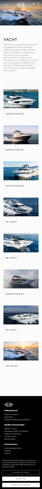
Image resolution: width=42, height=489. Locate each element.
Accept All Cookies (21, 485)
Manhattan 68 (15, 186)
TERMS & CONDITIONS (12, 434)
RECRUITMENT (9, 439)
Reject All (21, 479)
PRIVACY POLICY (10, 429)
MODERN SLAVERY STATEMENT (16, 431)
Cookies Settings (21, 472)
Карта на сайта (11, 414)
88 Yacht (11, 258)
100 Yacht (12, 366)
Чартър (7, 451)
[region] (21, 471)
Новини (7, 453)
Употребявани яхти (13, 448)
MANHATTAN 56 (15, 150)
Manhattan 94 (15, 294)
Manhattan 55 (15, 114)
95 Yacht (11, 330)
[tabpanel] (21, 210)
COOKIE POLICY (10, 436)
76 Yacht (11, 222)
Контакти (8, 417)
